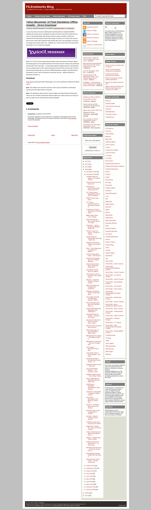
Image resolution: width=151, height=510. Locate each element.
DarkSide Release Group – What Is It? (93, 365)
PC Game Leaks (74, 16)
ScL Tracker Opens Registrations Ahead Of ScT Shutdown (93, 194)
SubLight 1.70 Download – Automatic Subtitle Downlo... (93, 393)
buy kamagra (72, 118)
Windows (108, 354)
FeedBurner (96, 150)
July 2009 (89, 473)
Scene (107, 247)
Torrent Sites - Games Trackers (114, 279)
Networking (108, 215)
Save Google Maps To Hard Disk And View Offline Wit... (93, 380)
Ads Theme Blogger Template (72, 505)
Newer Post (31, 135)
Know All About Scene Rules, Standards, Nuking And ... (92, 265)
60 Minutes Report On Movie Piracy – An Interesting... (92, 443)
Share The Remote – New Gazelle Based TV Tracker (93, 221)
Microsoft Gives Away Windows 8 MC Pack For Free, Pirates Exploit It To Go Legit (92, 65)
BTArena (108, 101)
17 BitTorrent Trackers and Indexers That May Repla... (93, 211)
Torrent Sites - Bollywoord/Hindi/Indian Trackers (112, 268)
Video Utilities (109, 343)
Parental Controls (110, 228)
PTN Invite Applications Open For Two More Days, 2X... (93, 304)
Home (29, 16)
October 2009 (90, 465)
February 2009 (91, 487)
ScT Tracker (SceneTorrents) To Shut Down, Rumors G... (93, 205)
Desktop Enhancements (112, 163)
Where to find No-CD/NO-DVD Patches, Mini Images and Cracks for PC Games (114, 88)
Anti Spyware (109, 128)
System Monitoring (58, 505)
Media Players (109, 204)
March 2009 (90, 484)
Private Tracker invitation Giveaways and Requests (113, 70)
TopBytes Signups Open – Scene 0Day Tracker (93, 375)
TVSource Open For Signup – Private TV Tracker (93, 232)
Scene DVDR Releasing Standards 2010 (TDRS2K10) (93, 310)
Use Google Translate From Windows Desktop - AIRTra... (92, 298)
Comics (107, 147)
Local (107, 196)
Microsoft (108, 207)
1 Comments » (70, 28)
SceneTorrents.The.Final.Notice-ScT (93, 183)
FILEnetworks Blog (40, 6)
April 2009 (89, 481)
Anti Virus (108, 131)
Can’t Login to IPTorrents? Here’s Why (92, 348)
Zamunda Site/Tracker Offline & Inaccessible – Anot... (93, 244)
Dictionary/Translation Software (114, 166)
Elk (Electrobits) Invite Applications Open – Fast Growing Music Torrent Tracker (90, 77)
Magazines (108, 201)
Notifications (109, 218)
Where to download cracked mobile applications (113, 78)
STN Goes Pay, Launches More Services (93, 326)
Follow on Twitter (91, 30)
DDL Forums (109, 161)
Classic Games (110, 144)
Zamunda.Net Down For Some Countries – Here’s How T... (93, 321)
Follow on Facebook (92, 34)
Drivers (107, 171)
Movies (107, 212)
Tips (106, 258)
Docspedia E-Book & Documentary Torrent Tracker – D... (93, 360)
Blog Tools (108, 139)
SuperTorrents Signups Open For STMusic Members (93, 260)
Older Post (74, 135)
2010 (86, 167)
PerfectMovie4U (110, 112)
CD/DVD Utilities (110, 142)
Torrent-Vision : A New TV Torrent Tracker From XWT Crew (91, 59)
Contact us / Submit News (94, 45)
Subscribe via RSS (92, 27)
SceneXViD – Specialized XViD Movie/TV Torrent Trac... (92, 400)
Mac (106, 199)
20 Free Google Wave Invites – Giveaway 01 (93, 254)
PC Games (108, 234)
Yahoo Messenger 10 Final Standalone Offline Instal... (92, 331)
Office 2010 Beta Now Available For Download (92, 287)
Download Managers (111, 169)
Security (107, 250)
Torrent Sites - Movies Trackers (114, 301)
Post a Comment (33, 126)
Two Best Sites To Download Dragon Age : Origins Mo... (93, 238)
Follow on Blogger (92, 41)
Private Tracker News (42, 16)
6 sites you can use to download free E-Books (112, 74)
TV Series (108, 338)
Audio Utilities (109, 134)
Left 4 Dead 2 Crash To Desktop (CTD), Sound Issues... (93, 275)
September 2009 (91, 468)
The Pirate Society (110, 114)
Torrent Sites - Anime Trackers (114, 264)
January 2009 (90, 489)
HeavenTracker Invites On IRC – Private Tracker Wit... (93, 460)
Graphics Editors (110, 188)
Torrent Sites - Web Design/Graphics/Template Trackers (113, 327)
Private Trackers (110, 242)
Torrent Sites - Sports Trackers (114, 315)
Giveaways (108, 185)
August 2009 (90, 471)
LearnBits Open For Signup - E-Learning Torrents (93, 178)
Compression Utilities (111, 150)
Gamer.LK (108, 109)
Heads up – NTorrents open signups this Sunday (92, 406)
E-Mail (107, 177)
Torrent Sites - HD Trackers (113, 286)
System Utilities (110, 253)
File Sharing (109, 180)
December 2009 (91, 172)
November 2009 (91, 174)
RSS (84, 16)
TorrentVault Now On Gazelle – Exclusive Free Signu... (93, 316)
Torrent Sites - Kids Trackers (113, 289)
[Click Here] (29, 82)
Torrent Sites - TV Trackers (113, 322)
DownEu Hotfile (110, 103)
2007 (86, 495)
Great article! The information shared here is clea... (92, 125)
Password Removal (111, 231)
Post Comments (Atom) (43, 142)
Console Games (110, 153)
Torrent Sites (109, 261)
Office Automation (110, 220)
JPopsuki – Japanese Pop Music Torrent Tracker (92, 281)
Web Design (109, 351)
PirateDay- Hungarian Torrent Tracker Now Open (93, 292)
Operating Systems (111, 223)
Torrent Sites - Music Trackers (114, 308)
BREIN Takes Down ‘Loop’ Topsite (92, 216)
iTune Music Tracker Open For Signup (92, 270)
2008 (86, 493)
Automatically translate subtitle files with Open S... (93, 455)
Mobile (107, 209)
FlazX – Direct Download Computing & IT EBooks (93, 250)
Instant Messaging (59, 28)
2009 (86, 169)
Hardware (108, 190)
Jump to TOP (122, 505)
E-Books (108, 174)
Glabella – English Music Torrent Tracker (93, 438)
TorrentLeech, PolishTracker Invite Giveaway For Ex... (93, 188)
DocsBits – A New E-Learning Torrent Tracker (92, 417)
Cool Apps (108, 155)
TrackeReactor (109, 117)
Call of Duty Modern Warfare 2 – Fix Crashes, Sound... (92, 370)
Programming (109, 245)
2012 (86, 161)
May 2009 (89, 479)
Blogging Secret (40, 505)
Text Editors (108, 255)
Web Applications (110, 346)
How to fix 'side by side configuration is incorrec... (93, 412)
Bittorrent (108, 136)
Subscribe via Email (92, 37)
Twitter (107, 341)
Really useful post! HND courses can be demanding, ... (92, 105)
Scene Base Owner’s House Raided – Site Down (93, 354)
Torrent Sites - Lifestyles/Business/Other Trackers (113, 293)
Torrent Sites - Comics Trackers (114, 272)
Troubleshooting (110, 335)
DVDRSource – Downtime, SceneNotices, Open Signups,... (93, 387)
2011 (86, 164)
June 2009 (89, 476)
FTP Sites (108, 182)
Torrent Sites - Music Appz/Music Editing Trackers (113, 305)
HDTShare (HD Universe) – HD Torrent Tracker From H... (93, 449)
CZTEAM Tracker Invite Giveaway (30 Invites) (93, 422)
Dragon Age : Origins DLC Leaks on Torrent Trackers (93, 427)
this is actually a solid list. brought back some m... (90, 119)
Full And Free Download (112, 106)
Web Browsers (109, 349)
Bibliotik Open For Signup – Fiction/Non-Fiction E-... (93, 337)
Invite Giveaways (59, 16)
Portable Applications (111, 236)
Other (107, 226)
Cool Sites (108, 158)
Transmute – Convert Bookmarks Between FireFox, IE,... (93, 227)
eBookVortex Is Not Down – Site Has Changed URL (93, 343)
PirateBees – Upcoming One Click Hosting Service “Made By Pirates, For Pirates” (92, 84)
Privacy (107, 239)
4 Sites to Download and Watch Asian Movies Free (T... (93, 433)
